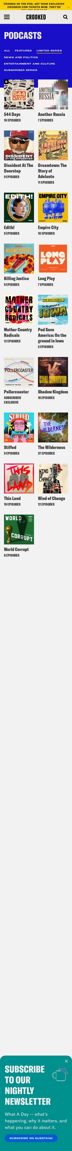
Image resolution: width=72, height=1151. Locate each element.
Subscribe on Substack (31, 1138)
